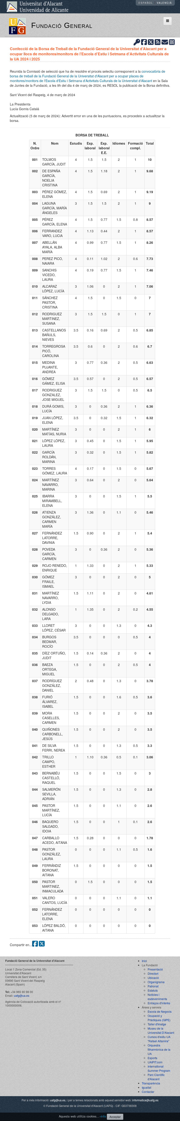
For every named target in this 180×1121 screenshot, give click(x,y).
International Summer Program (159, 1068)
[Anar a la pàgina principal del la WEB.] (17, 25)
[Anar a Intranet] (137, 42)
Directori (153, 973)
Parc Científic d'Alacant (156, 1077)
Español (146, 2)
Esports (152, 1058)
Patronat (153, 986)
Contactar (148, 1092)
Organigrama (156, 982)
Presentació (155, 969)
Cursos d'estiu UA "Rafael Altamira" (159, 1039)
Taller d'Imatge (157, 1024)
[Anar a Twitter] (151, 42)
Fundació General (61, 25)
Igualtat (146, 1087)
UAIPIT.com (155, 1062)
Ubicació (153, 978)
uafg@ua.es (21, 995)
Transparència (151, 1083)
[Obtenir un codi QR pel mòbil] (172, 42)
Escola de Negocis (160, 1011)
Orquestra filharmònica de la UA (159, 1049)
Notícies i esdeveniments (157, 997)
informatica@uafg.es (145, 1100)
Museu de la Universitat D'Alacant (161, 1030)
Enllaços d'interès (159, 1003)
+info (102, 1116)
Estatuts (153, 990)
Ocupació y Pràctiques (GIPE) (159, 1018)
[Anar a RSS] (158, 42)
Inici (144, 961)
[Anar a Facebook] (144, 42)
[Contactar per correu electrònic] (164, 42)
